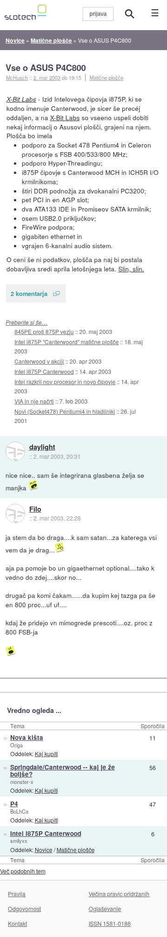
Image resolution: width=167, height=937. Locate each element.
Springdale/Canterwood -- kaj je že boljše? (62, 770)
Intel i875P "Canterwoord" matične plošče (66, 342)
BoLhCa (19, 811)
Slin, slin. (131, 268)
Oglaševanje (105, 908)
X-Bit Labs (21, 99)
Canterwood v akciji (39, 361)
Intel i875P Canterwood (44, 371)
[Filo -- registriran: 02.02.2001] (15, 513)
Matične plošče (106, 77)
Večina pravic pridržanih (119, 894)
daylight (42, 447)
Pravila (17, 894)
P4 (14, 803)
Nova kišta (26, 737)
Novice (43, 850)
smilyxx (18, 840)
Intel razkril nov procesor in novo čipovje (65, 381)
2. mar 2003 (46, 77)
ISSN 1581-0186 (110, 923)
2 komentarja (29, 293)
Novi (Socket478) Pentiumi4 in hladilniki (64, 411)
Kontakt (17, 923)
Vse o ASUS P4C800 (46, 67)
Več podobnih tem (22, 871)
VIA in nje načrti (34, 401)
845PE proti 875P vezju (44, 331)
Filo (35, 509)
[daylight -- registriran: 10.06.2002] (15, 451)
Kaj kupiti (46, 753)
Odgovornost (24, 908)
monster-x (21, 781)
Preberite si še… (26, 322)
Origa (16, 745)
